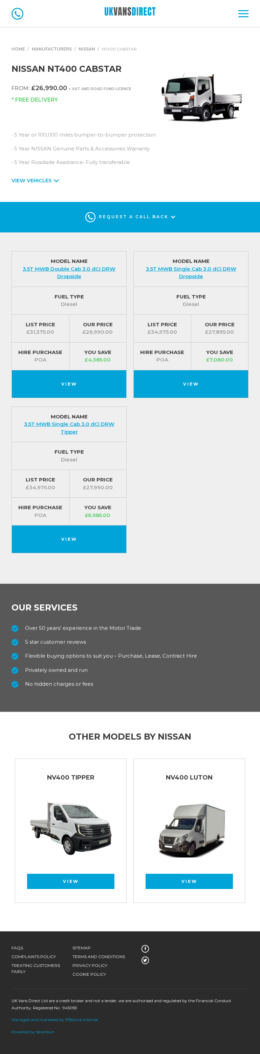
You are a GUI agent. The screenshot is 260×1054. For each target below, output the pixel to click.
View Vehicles (32, 180)
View (69, 384)
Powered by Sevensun (33, 1031)
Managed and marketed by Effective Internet (55, 1019)
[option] (71, 834)
